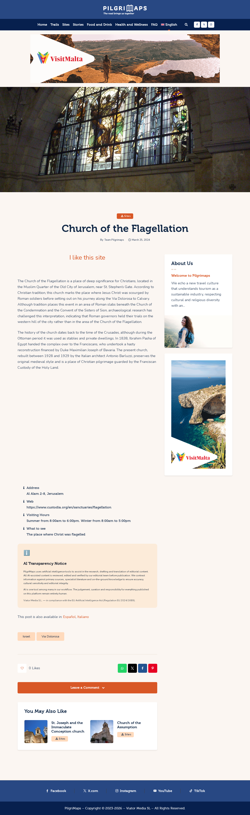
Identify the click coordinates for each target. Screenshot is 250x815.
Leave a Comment (85, 687)
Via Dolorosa (50, 636)
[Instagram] (211, 25)
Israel (26, 636)
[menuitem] (169, 25)
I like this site (87, 258)
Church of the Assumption (129, 725)
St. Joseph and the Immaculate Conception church (67, 727)
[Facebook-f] (197, 25)
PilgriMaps (73, 808)
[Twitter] (204, 25)
